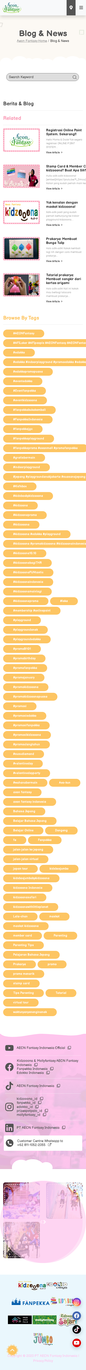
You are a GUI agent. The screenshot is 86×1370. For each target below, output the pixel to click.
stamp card (21, 983)
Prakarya (19, 964)
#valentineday (23, 763)
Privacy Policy (43, 1361)
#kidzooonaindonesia (28, 582)
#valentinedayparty (26, 773)
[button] (44, 1222)
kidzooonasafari (24, 897)
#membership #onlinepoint (32, 610)
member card (22, 935)
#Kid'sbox (20, 486)
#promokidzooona (25, 687)
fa (14, 840)
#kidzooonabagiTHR (27, 563)
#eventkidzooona (25, 400)
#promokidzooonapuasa (30, 696)
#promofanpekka (25, 668)
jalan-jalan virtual (25, 859)
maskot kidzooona (26, 926)
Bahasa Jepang (24, 811)
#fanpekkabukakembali (29, 410)
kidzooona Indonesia (27, 888)
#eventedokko (22, 381)
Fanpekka (45, 840)
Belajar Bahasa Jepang (30, 821)
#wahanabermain (25, 782)
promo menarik (23, 974)
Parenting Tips (23, 945)
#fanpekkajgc (23, 429)
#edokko (19, 352)
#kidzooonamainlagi (27, 591)
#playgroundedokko (27, 639)
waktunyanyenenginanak (30, 1012)
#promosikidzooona (27, 735)
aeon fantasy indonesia (29, 802)
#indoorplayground (26, 467)
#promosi (20, 706)
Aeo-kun (64, 782)
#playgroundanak (25, 629)
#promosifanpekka (26, 725)
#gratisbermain (24, 457)
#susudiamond (23, 754)
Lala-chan (20, 916)
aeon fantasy (22, 792)
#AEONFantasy (23, 333)
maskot (54, 916)
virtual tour (21, 1002)
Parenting (60, 935)
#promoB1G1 (22, 649)
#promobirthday (24, 658)
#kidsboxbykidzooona (28, 496)
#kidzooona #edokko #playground (37, 534)
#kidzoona (20, 505)
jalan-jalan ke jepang (28, 849)
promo (52, 964)
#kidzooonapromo (25, 601)
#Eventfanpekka (24, 391)
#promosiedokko (24, 716)
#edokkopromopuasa (28, 371)
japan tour (20, 868)
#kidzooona (21, 524)
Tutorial (61, 993)
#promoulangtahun (26, 744)
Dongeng (61, 830)
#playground (22, 620)
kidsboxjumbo (58, 868)
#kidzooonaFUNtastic (28, 572)
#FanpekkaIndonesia (28, 419)
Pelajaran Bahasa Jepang (31, 954)
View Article (53, 152)
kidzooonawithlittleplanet (30, 907)
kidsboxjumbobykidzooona (31, 878)
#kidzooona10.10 (24, 553)
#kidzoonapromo (25, 515)
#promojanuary (23, 677)
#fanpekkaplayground (28, 438)
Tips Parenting (23, 993)
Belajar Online (23, 830)
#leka (64, 601)
